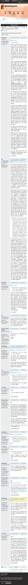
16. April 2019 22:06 (14, 463)
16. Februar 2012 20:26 (15, 282)
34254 (6, 374)
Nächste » (24, 27)
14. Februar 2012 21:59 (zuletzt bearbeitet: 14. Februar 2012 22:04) (18, 160)
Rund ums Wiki (13, 23)
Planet (22, 11)
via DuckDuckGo (24, 19)
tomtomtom (4, 346)
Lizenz (2, 578)
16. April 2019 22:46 (14, 477)
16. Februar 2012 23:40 (15, 315)
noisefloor (3, 387)
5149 (6, 44)
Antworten (5, 30)
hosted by (3, 1)
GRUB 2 (13, 467)
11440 (6, 407)
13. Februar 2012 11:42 (15, 37)
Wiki (14, 11)
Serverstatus (19, 578)
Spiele (15, 519)
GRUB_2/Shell (20, 23)
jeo (12, 40)
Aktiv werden (6, 23)
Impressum (15, 578)
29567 (6, 393)
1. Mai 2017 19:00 (14, 387)
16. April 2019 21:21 (14, 446)
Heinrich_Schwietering (17, 350)
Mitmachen (14, 14)
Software (17, 521)
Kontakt (5, 578)
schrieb (15, 40)
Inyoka (6, 573)
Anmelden (20, 2)
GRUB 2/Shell (23, 545)
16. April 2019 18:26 (14, 400)
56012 (6, 356)
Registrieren (25, 2)
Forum (9, 11)
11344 (6, 342)
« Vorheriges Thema (14, 569)
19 (5, 164)
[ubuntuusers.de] (9, 7)
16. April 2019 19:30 (14, 431)
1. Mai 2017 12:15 (14, 370)
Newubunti (3, 37)
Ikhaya (18, 11)
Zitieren (24, 37)
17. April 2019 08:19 (14, 533)
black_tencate (4, 400)
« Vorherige (11, 27)
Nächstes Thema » (23, 569)
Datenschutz (9, 578)
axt (2, 370)
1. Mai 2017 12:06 (14, 328)
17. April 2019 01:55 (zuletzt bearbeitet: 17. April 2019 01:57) (17, 499)
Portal (5, 11)
